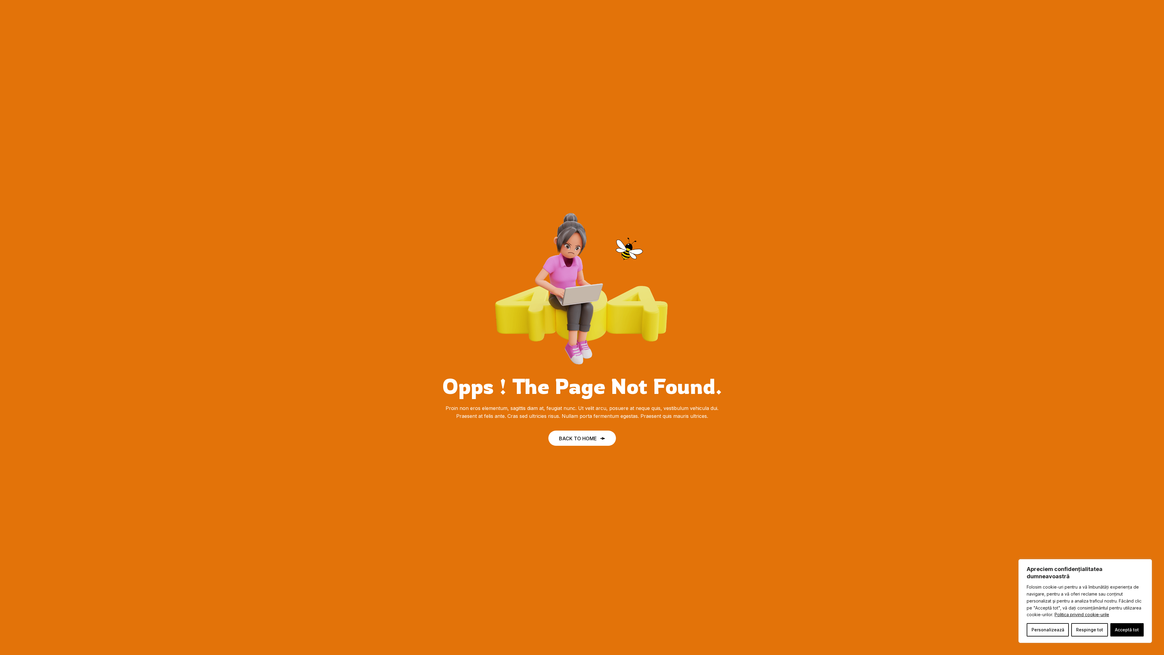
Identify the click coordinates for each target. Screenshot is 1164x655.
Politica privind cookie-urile (1082, 614)
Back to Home (578, 438)
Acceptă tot (1127, 629)
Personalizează (1048, 629)
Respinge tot (1089, 629)
